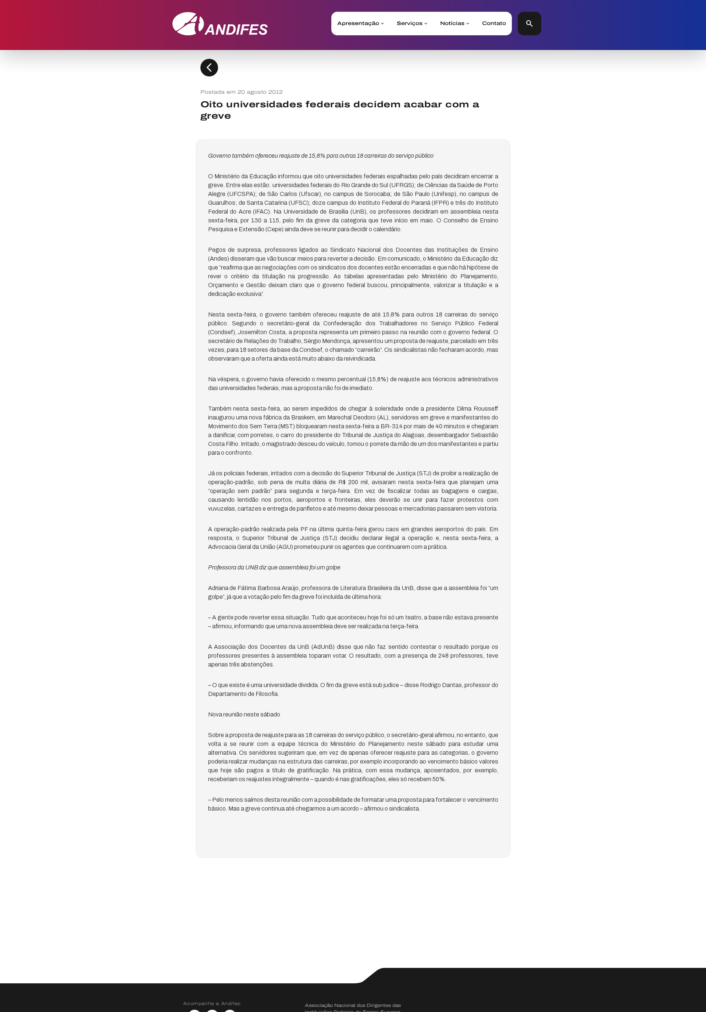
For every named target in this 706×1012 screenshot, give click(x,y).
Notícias (452, 23)
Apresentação (358, 23)
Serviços (409, 23)
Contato (494, 23)
